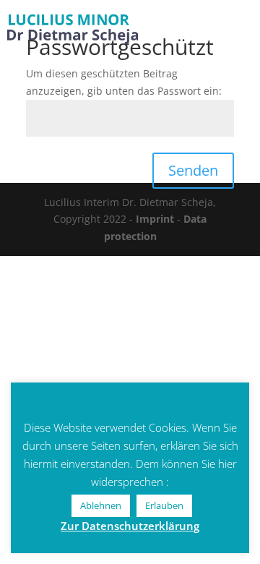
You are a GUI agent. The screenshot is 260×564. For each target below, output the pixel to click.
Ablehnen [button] (100, 505)
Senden (193, 170)
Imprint (155, 219)
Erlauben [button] (164, 505)
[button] (238, 21)
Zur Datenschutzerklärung (130, 525)
